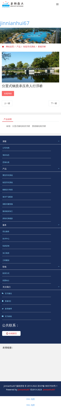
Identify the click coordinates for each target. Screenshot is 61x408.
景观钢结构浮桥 (39, 126)
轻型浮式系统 (29, 46)
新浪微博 (8, 308)
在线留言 (12, 333)
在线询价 (8, 93)
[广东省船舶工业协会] (46, 370)
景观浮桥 (42, 46)
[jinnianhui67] (12, 4)
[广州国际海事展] (27, 377)
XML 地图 (30, 399)
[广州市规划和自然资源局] (15, 367)
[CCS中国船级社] (37, 367)
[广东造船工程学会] (34, 374)
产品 (19, 46)
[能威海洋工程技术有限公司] (16, 364)
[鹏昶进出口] (40, 357)
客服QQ (8, 301)
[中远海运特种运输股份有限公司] (18, 360)
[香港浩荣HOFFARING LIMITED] (17, 357)
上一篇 (7, 103)
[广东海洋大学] (10, 377)
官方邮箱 (8, 316)
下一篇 (54, 103)
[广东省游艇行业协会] (13, 374)
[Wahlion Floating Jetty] (42, 347)
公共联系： (10, 325)
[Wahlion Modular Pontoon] (16, 351)
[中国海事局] (37, 364)
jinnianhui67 (15, 23)
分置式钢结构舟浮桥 (21, 126)
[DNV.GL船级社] (26, 370)
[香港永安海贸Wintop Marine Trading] (21, 354)
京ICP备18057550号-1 (47, 386)
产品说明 (8, 119)
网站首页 (9, 46)
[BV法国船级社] (10, 370)
